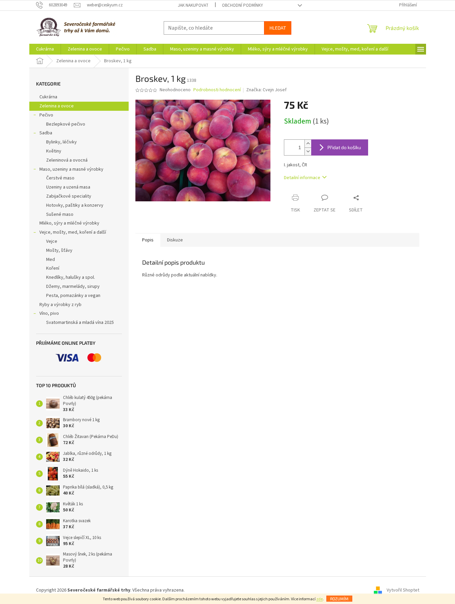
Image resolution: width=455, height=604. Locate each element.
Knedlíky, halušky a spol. (70, 277)
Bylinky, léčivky (61, 142)
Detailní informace (302, 177)
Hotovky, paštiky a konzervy (74, 205)
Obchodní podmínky (242, 5)
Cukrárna (48, 97)
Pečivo (46, 115)
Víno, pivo (49, 313)
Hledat (277, 28)
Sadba (45, 133)
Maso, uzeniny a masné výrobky (71, 169)
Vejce (51, 241)
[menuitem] (45, 49)
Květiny (53, 151)
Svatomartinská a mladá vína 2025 (80, 322)
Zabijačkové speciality (68, 196)
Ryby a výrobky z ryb (60, 304)
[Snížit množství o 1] (307, 151)
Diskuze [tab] (175, 240)
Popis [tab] (148, 240)
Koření (52, 268)
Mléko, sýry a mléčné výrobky (69, 223)
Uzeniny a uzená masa (68, 187)
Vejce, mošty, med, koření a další (72, 232)
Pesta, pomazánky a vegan (73, 295)
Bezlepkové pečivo (65, 124)
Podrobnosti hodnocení (217, 90)
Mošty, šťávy (59, 250)
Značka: (266, 90)
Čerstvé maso (60, 178)
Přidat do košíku (344, 147)
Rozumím (339, 598)
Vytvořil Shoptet (403, 590)
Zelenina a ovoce (56, 106)
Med (50, 259)
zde (319, 599)
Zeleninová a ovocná (67, 160)
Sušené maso (59, 214)
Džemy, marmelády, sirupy (73, 286)
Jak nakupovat (193, 5)
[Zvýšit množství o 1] (307, 143)
